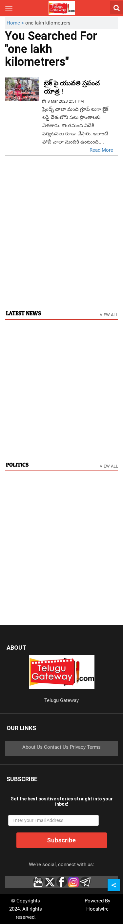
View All (109, 314)
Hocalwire (97, 909)
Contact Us (56, 747)
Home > (16, 23)
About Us (32, 747)
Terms (94, 747)
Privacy (78, 747)
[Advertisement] (61, 239)
